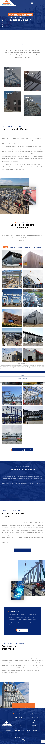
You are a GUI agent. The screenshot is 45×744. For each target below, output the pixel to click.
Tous (5, 247)
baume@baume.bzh (19, 720)
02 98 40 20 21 (18, 717)
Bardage (20, 247)
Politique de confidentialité (22, 380)
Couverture (27, 247)
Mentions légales (18, 730)
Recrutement (9, 730)
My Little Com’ (24, 737)
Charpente (12, 247)
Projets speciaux (37, 247)
